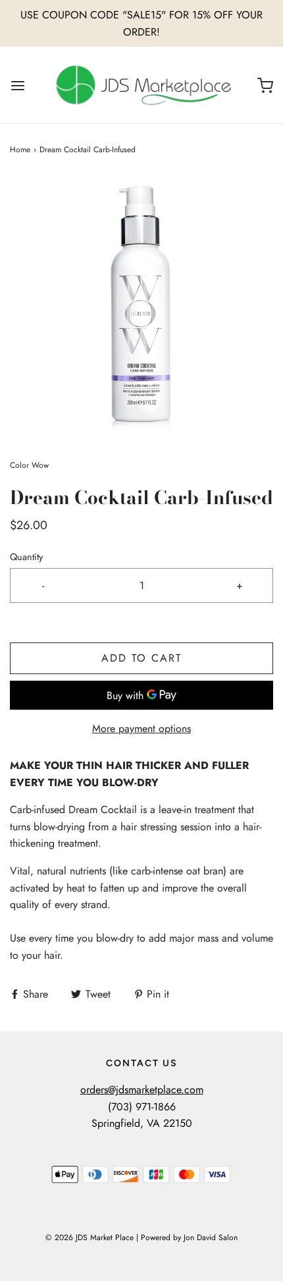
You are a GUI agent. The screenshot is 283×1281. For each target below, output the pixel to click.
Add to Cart (141, 658)
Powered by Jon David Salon (189, 1237)
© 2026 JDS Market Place (89, 1237)
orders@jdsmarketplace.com (141, 1089)
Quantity (26, 556)
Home (20, 150)
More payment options (141, 728)
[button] (141, 308)
